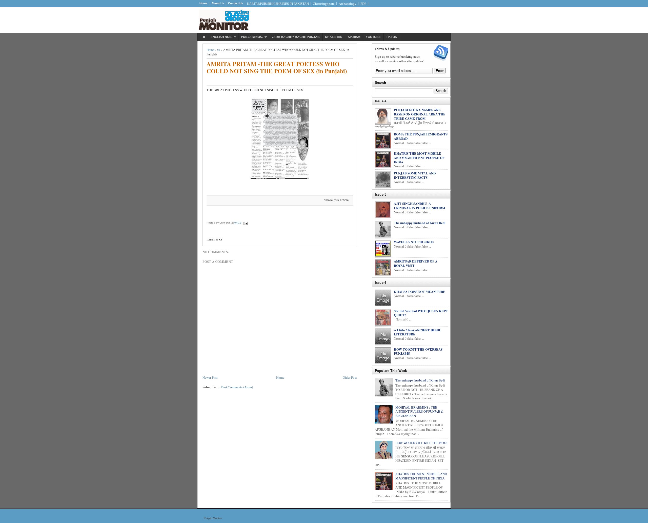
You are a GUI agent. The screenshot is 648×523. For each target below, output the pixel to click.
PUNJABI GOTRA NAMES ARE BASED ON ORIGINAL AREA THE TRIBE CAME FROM (420, 114)
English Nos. (221, 37)
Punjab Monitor (213, 518)
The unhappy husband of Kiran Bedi (420, 222)
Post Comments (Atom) (237, 387)
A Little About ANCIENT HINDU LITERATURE (417, 332)
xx (218, 50)
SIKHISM (354, 37)
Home (203, 3)
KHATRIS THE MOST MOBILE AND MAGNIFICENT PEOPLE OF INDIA (419, 157)
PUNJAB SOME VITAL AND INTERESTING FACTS (415, 175)
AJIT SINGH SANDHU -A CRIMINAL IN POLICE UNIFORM (419, 205)
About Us (217, 3)
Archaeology (347, 4)
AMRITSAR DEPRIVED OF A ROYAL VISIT (415, 263)
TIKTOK (391, 37)
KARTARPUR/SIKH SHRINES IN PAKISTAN (278, 4)
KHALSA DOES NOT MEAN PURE (419, 291)
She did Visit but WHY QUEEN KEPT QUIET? (421, 312)
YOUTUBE (373, 37)
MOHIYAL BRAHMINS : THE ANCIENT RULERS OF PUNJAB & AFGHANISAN (419, 411)
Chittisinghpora (324, 4)
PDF (363, 4)
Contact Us (235, 3)
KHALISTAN (333, 37)
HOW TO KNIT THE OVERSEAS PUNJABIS (418, 351)
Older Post (350, 377)
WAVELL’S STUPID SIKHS (414, 241)
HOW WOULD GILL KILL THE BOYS (421, 442)
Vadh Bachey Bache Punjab (296, 37)
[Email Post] (245, 222)
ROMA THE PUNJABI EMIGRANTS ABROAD (421, 136)
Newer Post (210, 377)
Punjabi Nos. (252, 37)
